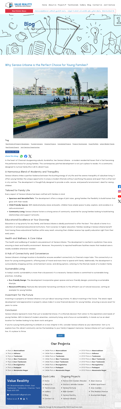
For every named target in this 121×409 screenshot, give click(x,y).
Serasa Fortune (69, 388)
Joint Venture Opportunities (30, 147)
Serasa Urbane (69, 399)
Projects (61, 5)
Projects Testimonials (80, 144)
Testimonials (73, 5)
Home (44, 5)
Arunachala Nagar (98, 395)
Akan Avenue (96, 381)
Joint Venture (109, 5)
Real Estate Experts (12, 147)
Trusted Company (37, 144)
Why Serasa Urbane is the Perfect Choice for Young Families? (57, 29)
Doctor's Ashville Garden (73, 384)
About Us (52, 5)
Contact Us (97, 5)
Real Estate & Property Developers (17, 144)
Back (61, 335)
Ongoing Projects (50, 144)
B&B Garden (68, 391)
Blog (89, 5)
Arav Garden (96, 388)
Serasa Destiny (69, 395)
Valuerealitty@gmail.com (20, 395)
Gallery (83, 5)
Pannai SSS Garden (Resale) (75, 381)
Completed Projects (64, 144)
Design (49, 407)
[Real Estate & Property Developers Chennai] (18, 5)
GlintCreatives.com (74, 407)
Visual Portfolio (93, 144)
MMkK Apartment (98, 384)
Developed (58, 407)
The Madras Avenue (99, 391)
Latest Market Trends (107, 144)
